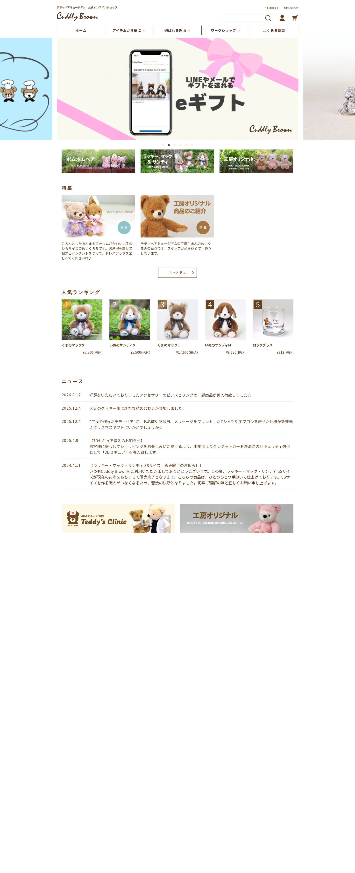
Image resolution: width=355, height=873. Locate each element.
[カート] (295, 18)
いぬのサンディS (122, 345)
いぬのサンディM (218, 345)
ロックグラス (263, 345)
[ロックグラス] (273, 319)
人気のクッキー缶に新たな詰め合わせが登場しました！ (137, 408)
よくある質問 (274, 30)
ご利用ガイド (271, 8)
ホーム (81, 30)
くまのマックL (168, 345)
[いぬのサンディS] (129, 319)
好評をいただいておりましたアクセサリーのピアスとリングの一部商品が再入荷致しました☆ (170, 395)
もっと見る (177, 272)
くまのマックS (73, 345)
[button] (163, 145)
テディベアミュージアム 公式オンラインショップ (87, 7)
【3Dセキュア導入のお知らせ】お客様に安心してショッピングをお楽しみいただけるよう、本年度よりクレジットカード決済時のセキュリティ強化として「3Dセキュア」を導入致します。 (189, 446)
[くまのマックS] (82, 319)
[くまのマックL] (177, 319)
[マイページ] (282, 18)
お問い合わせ (291, 8)
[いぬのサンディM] (225, 319)
